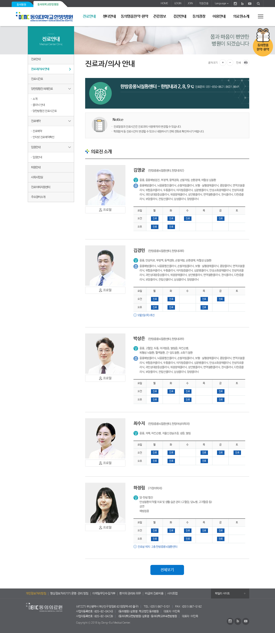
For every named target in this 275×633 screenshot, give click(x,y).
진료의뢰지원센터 (40, 187)
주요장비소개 (38, 197)
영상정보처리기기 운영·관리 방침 (69, 593)
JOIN (190, 3)
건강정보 (159, 16)
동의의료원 (46, 16)
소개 (35, 99)
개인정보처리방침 (36, 593)
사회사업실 (37, 177)
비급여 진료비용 (154, 593)
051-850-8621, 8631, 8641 (222, 86)
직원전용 (204, 3)
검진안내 (179, 16)
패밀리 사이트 (222, 593)
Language (220, 3)
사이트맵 (172, 593)
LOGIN (177, 3)
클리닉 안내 (39, 105)
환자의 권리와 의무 (130, 593)
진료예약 (35, 121)
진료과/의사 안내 (40, 69)
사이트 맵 (258, 16)
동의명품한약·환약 (134, 16)
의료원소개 (241, 16)
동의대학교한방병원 (48, 4)
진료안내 (89, 16)
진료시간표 (37, 79)
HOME (164, 3)
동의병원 (21, 4)
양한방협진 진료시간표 (45, 111)
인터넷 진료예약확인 (43, 137)
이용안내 (219, 16)
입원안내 (35, 147)
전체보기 (167, 570)
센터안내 (109, 16)
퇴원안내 (35, 167)
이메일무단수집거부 (103, 593)
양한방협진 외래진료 (42, 88)
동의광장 (198, 16)
